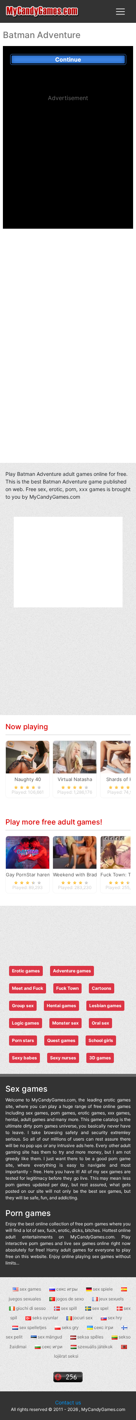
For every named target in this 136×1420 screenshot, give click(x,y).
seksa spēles (90, 1337)
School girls (100, 1040)
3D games (100, 1057)
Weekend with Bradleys (79, 874)
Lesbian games (105, 1005)
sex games (30, 1289)
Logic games (25, 1023)
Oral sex (100, 1023)
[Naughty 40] (27, 757)
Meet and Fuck (27, 988)
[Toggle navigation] (120, 11)
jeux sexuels (111, 1298)
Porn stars (23, 1040)
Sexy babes (24, 1057)
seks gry (70, 1327)
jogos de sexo (70, 1298)
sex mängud (50, 1337)
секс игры (67, 1289)
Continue (68, 59)
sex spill (69, 1308)
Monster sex (65, 1023)
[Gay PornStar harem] (27, 852)
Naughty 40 (28, 779)
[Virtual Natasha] (74, 757)
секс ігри (103, 1327)
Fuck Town (67, 988)
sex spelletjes (33, 1327)
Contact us (68, 1402)
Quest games (61, 1040)
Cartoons (101, 988)
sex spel (100, 1308)
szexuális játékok (95, 1346)
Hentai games (61, 1005)
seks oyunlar (45, 1317)
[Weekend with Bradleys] (74, 852)
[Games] (42, 11)
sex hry (114, 1317)
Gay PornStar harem (28, 874)
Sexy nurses (63, 1057)
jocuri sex (83, 1317)
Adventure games (72, 970)
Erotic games (26, 970)
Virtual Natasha (75, 779)
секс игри (52, 1346)
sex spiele (103, 1289)
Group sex (23, 1005)
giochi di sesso (31, 1308)
